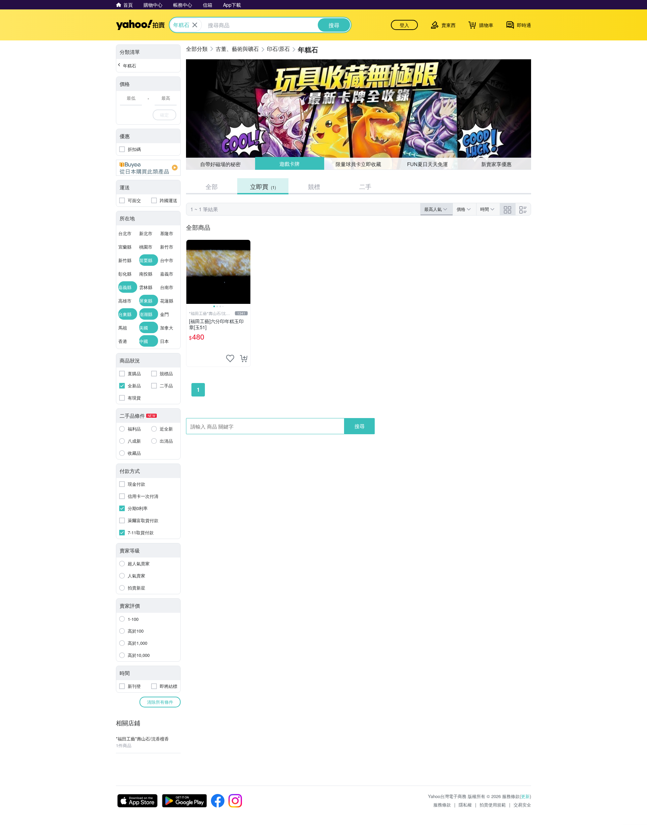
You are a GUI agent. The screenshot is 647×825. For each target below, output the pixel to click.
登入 (404, 25)
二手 (365, 186)
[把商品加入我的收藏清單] (230, 358)
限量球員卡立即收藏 (358, 163)
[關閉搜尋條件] (195, 25)
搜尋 (360, 426)
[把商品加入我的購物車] (244, 358)
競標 (314, 186)
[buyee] (148, 168)
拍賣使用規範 (493, 804)
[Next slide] (246, 271)
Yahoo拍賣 (140, 25)
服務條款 (442, 804)
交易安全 (522, 804)
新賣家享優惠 (496, 163)
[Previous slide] (190, 271)
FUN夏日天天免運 (427, 163)
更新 (525, 796)
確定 (164, 115)
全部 (212, 186)
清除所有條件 (160, 702)
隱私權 (465, 804)
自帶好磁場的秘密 (220, 163)
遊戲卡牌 (289, 163)
